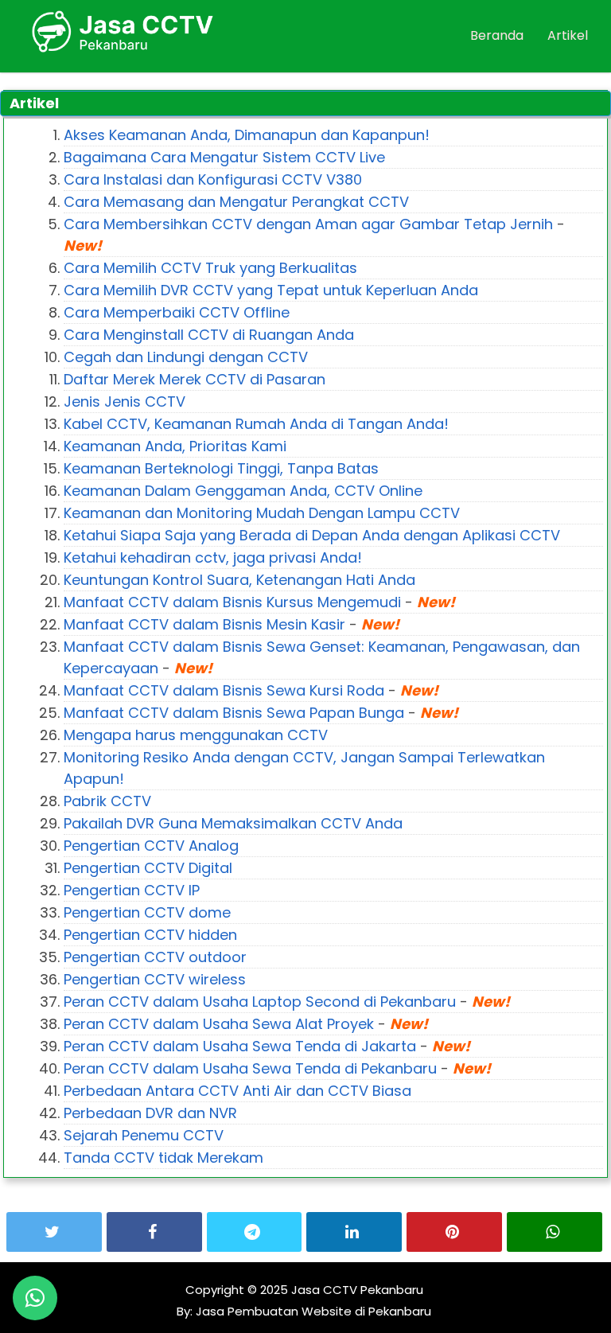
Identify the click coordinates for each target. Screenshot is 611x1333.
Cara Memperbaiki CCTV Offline (177, 312)
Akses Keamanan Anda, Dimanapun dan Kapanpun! (247, 135)
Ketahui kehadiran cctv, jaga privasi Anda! (213, 557)
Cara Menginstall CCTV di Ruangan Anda (209, 335)
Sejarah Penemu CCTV (144, 1135)
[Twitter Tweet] (54, 1232)
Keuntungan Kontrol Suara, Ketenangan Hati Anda (239, 580)
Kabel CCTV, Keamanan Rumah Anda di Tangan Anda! (256, 424)
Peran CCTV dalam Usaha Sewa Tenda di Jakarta (240, 1046)
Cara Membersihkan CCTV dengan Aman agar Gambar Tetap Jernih (308, 224)
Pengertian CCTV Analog (151, 846)
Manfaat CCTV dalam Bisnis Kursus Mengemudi (232, 602)
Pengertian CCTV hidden (150, 935)
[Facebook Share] (154, 1232)
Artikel (567, 35)
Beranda (496, 35)
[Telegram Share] (254, 1232)
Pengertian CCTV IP (132, 890)
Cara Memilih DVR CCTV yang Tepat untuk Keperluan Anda (271, 290)
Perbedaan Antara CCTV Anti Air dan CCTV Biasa (237, 1091)
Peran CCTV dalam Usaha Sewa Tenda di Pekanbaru (250, 1068)
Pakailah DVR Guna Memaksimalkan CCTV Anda (233, 823)
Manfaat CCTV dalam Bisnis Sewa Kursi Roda (224, 690)
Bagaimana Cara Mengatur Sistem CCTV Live (224, 157)
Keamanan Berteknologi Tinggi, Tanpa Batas (221, 468)
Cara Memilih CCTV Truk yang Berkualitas (210, 268)
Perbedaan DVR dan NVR (150, 1113)
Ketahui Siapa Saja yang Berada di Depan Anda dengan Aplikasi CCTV (312, 535)
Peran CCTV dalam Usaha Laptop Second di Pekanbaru (260, 1001)
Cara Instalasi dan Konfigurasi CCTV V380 (213, 179)
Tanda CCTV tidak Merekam (163, 1157)
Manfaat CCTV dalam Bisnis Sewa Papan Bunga (234, 713)
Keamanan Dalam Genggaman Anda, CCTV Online (243, 491)
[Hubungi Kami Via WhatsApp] (35, 1298)
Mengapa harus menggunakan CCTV (196, 735)
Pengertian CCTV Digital (148, 868)
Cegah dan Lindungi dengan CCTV (186, 357)
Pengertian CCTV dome (147, 912)
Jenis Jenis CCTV (124, 401)
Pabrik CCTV (107, 801)
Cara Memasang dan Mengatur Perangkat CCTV (236, 202)
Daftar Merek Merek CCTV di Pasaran (194, 379)
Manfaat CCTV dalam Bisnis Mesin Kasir (204, 624)
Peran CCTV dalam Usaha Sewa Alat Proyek (219, 1024)
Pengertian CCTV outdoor (155, 957)
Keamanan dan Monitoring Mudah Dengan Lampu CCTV (262, 513)
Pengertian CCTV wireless (155, 979)
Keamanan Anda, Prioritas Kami (175, 446)
